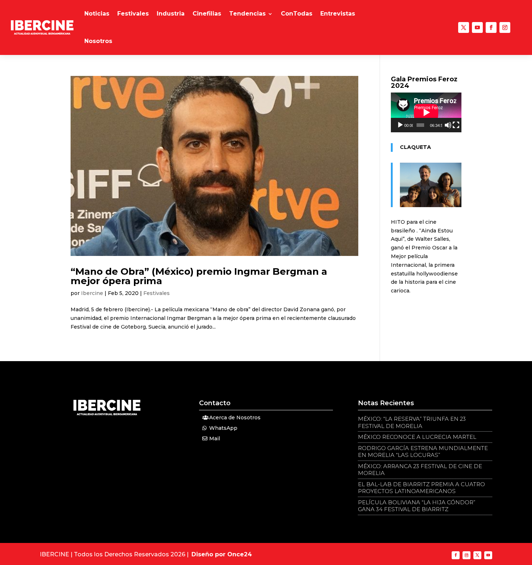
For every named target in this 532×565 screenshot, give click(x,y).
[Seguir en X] (463, 27)
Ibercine (92, 293)
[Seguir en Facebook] (491, 27)
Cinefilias (207, 13)
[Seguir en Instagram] (504, 27)
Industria (171, 13)
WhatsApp (223, 428)
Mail (214, 438)
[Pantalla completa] (456, 125)
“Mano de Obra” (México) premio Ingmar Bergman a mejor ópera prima (199, 276)
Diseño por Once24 (221, 554)
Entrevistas (337, 13)
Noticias (96, 13)
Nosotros (98, 41)
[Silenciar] (448, 125)
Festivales (133, 13)
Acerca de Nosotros (235, 417)
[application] (426, 112)
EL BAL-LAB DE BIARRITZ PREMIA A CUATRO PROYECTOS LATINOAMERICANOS (421, 488)
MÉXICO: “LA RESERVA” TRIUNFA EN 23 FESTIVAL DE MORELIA (412, 422)
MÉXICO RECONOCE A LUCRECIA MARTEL (417, 436)
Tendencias (247, 13)
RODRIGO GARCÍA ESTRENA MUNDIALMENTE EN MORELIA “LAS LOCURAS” (423, 452)
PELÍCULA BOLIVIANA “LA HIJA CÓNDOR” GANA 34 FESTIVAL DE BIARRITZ (416, 506)
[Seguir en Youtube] (477, 27)
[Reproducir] (400, 125)
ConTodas (296, 13)
